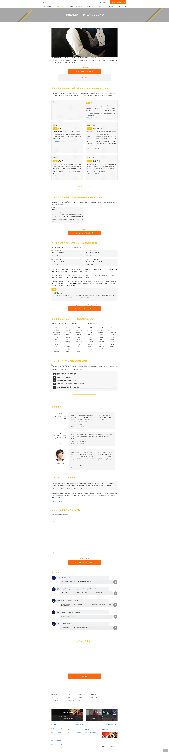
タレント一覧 (58, 6)
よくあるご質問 (105, 2)
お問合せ (84, 676)
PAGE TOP (166, 751)
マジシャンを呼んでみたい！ (84, 309)
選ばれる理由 (47, 6)
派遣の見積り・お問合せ (84, 71)
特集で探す (79, 6)
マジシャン (69, 24)
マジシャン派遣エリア (69, 700)
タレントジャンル (68, 694)
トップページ (55, 24)
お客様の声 (90, 6)
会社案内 (99, 2)
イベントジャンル (68, 6)
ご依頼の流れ (110, 6)
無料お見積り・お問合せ (118, 2)
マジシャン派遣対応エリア (78, 24)
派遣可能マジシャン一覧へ (84, 186)
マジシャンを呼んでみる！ (84, 562)
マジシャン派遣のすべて (57, 501)
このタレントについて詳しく (92, 118)
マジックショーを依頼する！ (84, 233)
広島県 (90, 24)
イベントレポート (121, 6)
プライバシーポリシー (56, 700)
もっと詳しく (84, 397)
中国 (87, 24)
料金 (100, 6)
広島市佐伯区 (96, 24)
